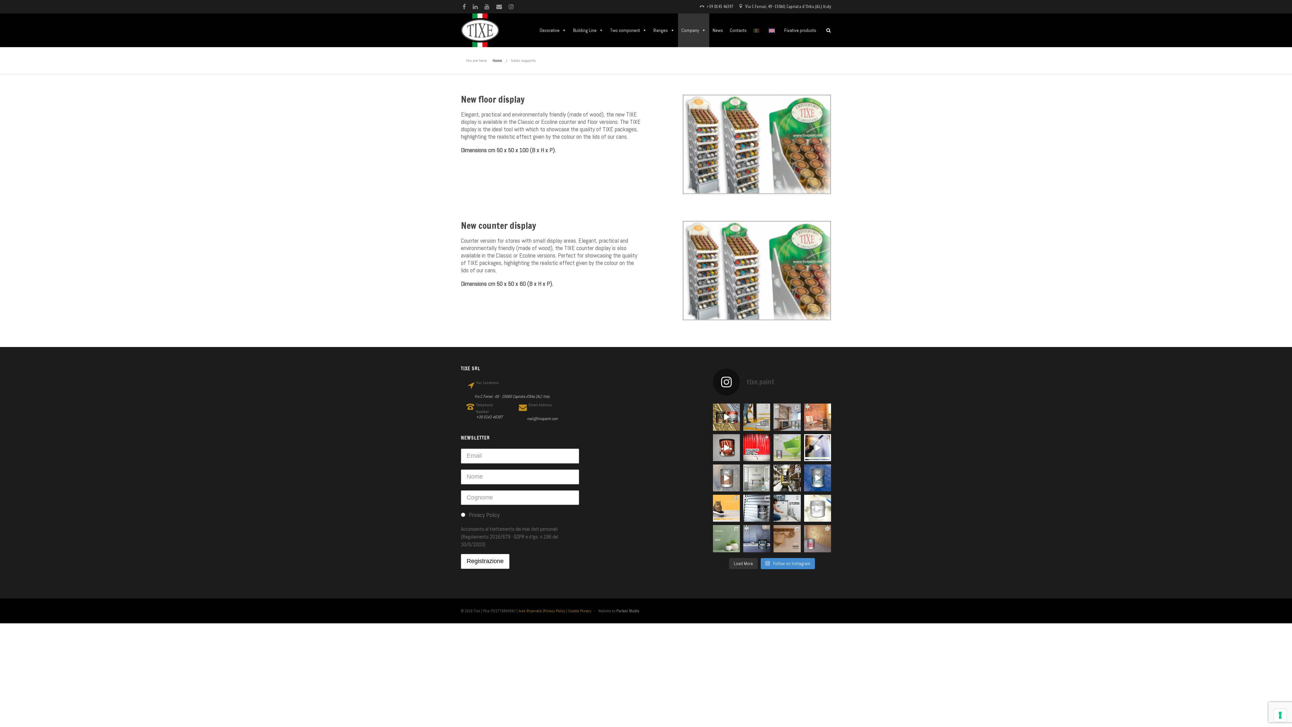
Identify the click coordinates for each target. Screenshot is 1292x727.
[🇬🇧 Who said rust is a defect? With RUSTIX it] (817, 417)
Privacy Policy (554, 611)
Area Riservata (530, 611)
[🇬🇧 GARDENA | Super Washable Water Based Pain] (726, 538)
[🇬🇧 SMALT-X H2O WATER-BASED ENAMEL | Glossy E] (817, 447)
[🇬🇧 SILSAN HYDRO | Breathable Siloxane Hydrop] (726, 508)
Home (497, 60)
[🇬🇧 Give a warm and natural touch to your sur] (726, 447)
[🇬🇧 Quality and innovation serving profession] (787, 477)
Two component (625, 30)
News (718, 30)
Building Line (585, 30)
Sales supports (523, 60)
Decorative (550, 30)
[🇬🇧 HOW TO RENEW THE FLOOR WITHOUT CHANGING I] (756, 417)
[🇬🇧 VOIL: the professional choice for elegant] (726, 477)
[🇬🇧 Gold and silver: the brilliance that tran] (726, 417)
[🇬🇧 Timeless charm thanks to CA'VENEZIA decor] (817, 477)
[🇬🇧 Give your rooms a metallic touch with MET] (756, 508)
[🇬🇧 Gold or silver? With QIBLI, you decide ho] (817, 538)
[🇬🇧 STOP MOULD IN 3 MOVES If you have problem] (787, 508)
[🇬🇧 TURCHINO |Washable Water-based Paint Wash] (756, 477)
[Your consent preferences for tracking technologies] (1280, 715)
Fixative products (800, 30)
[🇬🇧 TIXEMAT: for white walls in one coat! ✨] (817, 508)
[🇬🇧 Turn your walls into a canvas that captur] (787, 447)
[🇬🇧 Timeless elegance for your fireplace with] (787, 417)
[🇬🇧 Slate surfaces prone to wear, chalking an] (756, 538)
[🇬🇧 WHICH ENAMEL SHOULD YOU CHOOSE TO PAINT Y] (756, 447)
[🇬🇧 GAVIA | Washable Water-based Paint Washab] (787, 538)
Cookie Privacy (579, 611)
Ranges (660, 30)
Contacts (738, 30)
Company (690, 30)
